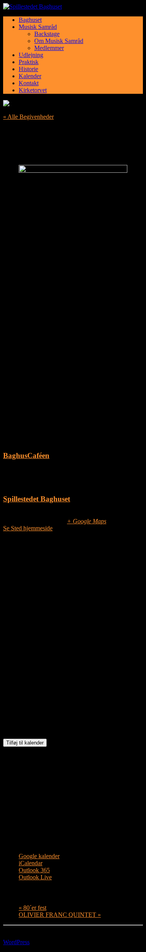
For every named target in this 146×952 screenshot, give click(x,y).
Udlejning (31, 55)
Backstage (47, 33)
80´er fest (32, 907)
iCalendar (30, 863)
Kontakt (29, 83)
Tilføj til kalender (25, 743)
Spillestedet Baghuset (36, 499)
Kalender (30, 76)
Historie (28, 69)
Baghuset (30, 19)
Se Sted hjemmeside (28, 528)
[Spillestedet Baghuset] (73, 6)
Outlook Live (35, 877)
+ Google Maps (86, 521)
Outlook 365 (34, 870)
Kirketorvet (33, 90)
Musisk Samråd (38, 26)
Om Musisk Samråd (58, 41)
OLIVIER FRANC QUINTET (60, 914)
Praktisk (29, 62)
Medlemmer (49, 48)
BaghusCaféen (26, 455)
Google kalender (39, 856)
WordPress (16, 942)
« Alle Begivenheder (28, 116)
